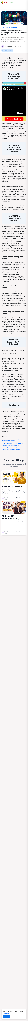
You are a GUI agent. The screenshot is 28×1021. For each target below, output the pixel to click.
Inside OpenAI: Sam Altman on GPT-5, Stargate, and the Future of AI (12, 444)
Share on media (8, 50)
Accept (6, 1016)
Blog (7, 27)
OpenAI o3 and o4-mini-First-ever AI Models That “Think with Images (12, 448)
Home (3, 27)
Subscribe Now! (15, 119)
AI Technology (13, 27)
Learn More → (6, 1013)
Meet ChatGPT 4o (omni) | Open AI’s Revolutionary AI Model (12, 439)
